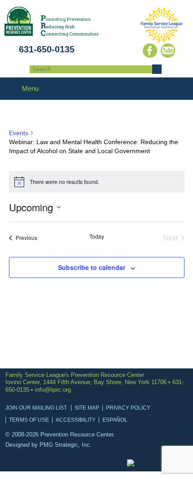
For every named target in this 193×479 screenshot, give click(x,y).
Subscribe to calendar (91, 267)
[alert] (96, 181)
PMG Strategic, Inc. (65, 444)
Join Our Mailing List (36, 408)
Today (96, 236)
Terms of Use (29, 420)
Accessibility (76, 420)
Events (18, 133)
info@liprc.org (53, 389)
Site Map (87, 408)
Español (114, 420)
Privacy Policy (128, 408)
